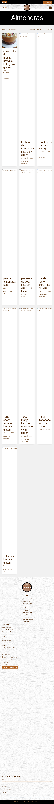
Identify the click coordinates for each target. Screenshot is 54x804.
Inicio (27, 614)
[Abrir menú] (50, 7)
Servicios (4, 786)
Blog (27, 605)
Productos (27, 621)
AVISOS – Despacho (27, 601)
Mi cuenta (48, 2)
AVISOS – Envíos (27, 603)
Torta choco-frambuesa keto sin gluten (9, 423)
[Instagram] (5, 2)
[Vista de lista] (51, 29)
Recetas (4, 792)
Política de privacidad (27, 619)
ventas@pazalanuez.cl (13, 660)
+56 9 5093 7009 (13, 657)
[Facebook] (3, 2)
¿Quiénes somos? (27, 599)
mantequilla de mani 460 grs (46, 145)
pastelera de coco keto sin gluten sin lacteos (27, 285)
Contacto (27, 610)
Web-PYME (31, 802)
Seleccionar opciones (43, 156)
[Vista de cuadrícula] (48, 29)
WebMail (37, 802)
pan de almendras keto (9, 281)
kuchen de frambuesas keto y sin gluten (28, 148)
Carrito (27, 608)
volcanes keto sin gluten (8, 559)
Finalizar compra (27, 612)
